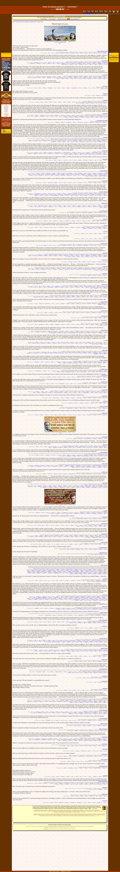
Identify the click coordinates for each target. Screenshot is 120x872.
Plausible (30, 175)
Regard (72, 269)
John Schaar (105, 219)
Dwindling (78, 352)
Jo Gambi (106, 340)
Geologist (93, 512)
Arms (39, 286)
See (85, 53)
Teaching (104, 414)
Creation (58, 512)
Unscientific (98, 581)
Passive (88, 227)
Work (99, 53)
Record (104, 140)
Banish (42, 102)
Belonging (46, 535)
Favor (87, 535)
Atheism (45, 312)
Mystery (93, 194)
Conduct (83, 725)
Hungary (45, 140)
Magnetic (29, 572)
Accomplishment (37, 193)
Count (52, 383)
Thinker (75, 740)
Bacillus (37, 102)
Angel (41, 342)
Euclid (81, 738)
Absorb (36, 342)
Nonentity (61, 353)
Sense (70, 154)
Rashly (52, 599)
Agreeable (42, 115)
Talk (76, 713)
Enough (31, 194)
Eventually (37, 194)
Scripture (65, 392)
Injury (102, 286)
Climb (58, 342)
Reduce (94, 745)
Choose (61, 535)
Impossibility (87, 268)
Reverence (93, 739)
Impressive (39, 63)
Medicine (39, 572)
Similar (89, 537)
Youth (90, 815)
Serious (68, 642)
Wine (100, 392)
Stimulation (89, 414)
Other (90, 77)
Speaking (93, 467)
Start (80, 154)
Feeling (90, 700)
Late (85, 802)
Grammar (60, 466)
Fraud (72, 570)
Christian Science (69, 569)
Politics (83, 220)
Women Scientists (81, 815)
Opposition (70, 598)
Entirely (41, 414)
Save (73, 206)
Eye (85, 62)
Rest (93, 220)
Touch (101, 160)
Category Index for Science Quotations (22, 21)
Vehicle (105, 195)
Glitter (64, 296)
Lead (52, 116)
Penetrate (50, 487)
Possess (104, 598)
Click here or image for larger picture (60, 42)
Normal (67, 174)
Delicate (36, 414)
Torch (91, 702)
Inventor (55, 255)
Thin (91, 317)
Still (99, 182)
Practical (99, 255)
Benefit (53, 700)
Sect (103, 536)
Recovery (77, 287)
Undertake (94, 332)
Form (51, 194)
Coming (59, 102)
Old (94, 102)
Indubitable (44, 739)
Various (104, 154)
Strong (94, 261)
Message (80, 182)
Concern (53, 455)
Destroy (78, 115)
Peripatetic (77, 572)
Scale (53, 642)
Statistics (94, 383)
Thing (87, 176)
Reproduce (63, 175)
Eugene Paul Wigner (104, 452)
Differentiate (71, 446)
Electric (39, 570)
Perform (74, 122)
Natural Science (81, 756)
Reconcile (85, 122)
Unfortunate (104, 122)
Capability (66, 465)
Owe (75, 622)
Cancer (53, 342)
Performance (98, 227)
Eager (105, 569)
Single (104, 739)
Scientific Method (57, 573)
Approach (36, 465)
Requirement (98, 122)
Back (56, 53)
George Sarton (105, 436)
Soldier (76, 141)
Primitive (70, 362)
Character (52, 569)
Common (62, 115)
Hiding (50, 486)
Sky (71, 78)
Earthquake (100, 485)
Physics (91, 615)
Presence (85, 572)
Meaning (90, 730)
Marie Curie (97, 810)
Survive (100, 622)
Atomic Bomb (43, 813)
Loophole (48, 174)
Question (98, 140)
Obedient (78, 227)
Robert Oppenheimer (69, 812)
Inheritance (78, 466)
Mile (64, 206)
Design (98, 596)
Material (46, 353)
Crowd (62, 342)
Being (49, 352)
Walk (100, 233)
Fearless (72, 324)
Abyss (35, 205)
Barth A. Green (105, 284)
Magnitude (53, 174)
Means (73, 467)
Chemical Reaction (57, 152)
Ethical (58, 621)
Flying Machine (105, 62)
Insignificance (36, 353)
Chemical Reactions (66, 152)
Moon (95, 233)
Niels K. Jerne (105, 463)
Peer (99, 102)
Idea (44, 153)
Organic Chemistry (89, 814)
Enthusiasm (76, 738)
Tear (76, 64)
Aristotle (93, 810)
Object (83, 227)
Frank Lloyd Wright (104, 542)
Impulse (64, 571)
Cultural (48, 544)
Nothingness (99, 194)
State (85, 154)
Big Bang (54, 352)
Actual (45, 254)
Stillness (75, 573)
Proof (107, 116)
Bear (68, 212)
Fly (67, 549)
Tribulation (89, 720)
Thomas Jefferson (88, 761)
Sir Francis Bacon (104, 310)
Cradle (71, 738)
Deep (45, 466)
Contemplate (70, 76)
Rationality (75, 362)
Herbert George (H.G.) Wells (103, 51)
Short (78, 256)
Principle (93, 303)
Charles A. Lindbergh (104, 191)
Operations (83, 174)
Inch (96, 677)
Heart (39, 206)
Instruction (103, 597)
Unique (105, 212)
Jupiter (54, 814)
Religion (46, 195)
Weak (90, 600)
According (37, 76)
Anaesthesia (39, 671)
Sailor (83, 690)
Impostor (54, 571)
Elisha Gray (105, 578)
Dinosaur (94, 813)
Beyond (64, 193)
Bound (62, 700)
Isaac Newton (49, 810)
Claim (36, 580)
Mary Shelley (105, 483)
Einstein (60, 783)
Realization (99, 63)
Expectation (57, 324)
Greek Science (80, 438)
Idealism (37, 571)
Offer (74, 245)
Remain (66, 117)
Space (76, 195)
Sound (58, 371)
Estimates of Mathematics (42, 597)
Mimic (93, 486)
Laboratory (90, 212)
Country (67, 700)
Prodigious (106, 255)
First (89, 62)
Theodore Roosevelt (62, 18)
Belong (41, 535)
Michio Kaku (102, 811)
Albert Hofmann (105, 375)
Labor (72, 255)
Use (88, 371)
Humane (57, 544)
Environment (54, 466)
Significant (87, 287)
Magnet (79, 160)
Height (91, 455)
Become (37, 268)
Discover (59, 455)
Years (106, 270)
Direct (83, 115)
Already (53, 173)
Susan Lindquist (105, 322)
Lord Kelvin (54, 810)
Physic (87, 615)
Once (29, 269)
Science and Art (50, 815)
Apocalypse (44, 352)
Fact (104, 115)
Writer (101, 642)
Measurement (71, 814)
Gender (82, 324)
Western (90, 740)
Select (64, 609)
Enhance (104, 193)
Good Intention (99, 570)
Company (74, 205)
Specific (86, 672)
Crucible (81, 485)
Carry (61, 62)
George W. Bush (52, 18)
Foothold (75, 656)
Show (77, 487)
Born (43, 720)
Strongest (99, 261)
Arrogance (38, 296)
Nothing (75, 77)
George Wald (105, 266)
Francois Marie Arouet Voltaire (102, 120)
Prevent (96, 116)
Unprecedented (103, 220)
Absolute (37, 352)
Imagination (42, 116)
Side (72, 141)
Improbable (101, 173)
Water (92, 117)
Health (62, 122)
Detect (69, 102)
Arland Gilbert (105, 749)
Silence (83, 206)
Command (46, 227)
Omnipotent (86, 245)
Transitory (95, 776)
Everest (66, 342)
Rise (105, 641)
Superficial (82, 513)
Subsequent (65, 740)
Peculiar (99, 174)
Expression (80, 62)
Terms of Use (117, 13)
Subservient (104, 580)
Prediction (85, 641)
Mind (83, 194)
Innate (83, 466)
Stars (79, 78)
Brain (56, 465)
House (34, 712)
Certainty (58, 268)
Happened (35, 153)
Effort (54, 621)
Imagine (98, 783)
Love (62, 814)
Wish (95, 141)
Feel (51, 296)
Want (101, 325)
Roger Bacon (105, 159)
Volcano (67, 815)
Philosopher (62, 487)
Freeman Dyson (105, 294)
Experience (99, 115)
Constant (45, 783)
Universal (99, 467)
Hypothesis (72, 466)
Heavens (34, 77)
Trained (99, 573)
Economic (78, 700)
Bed (40, 569)
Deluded (90, 569)
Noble (105, 446)
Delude (77, 596)
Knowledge (49, 77)
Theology (80, 713)
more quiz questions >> (75, 18)
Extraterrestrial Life (72, 473)
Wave (105, 690)
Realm (33, 573)
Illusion (78, 296)
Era (83, 152)
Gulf (35, 206)
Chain (62, 596)
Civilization (51, 608)
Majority (40, 536)
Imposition (49, 571)
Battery (56, 182)
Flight (94, 62)
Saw (48, 642)
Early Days (67, 397)
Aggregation (48, 173)
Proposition (80, 739)
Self (78, 175)
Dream (71, 62)
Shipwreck (79, 206)
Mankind (99, 671)
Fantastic (78, 640)
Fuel (55, 296)
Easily (51, 802)
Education (33, 570)
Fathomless (100, 205)
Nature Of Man (95, 608)
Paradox (79, 580)
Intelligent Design (76, 571)
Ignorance (55, 220)
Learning (77, 255)
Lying (53, 580)
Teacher (82, 487)
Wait (107, 269)
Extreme (99, 254)
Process (46, 175)
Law (47, 116)
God (77, 53)
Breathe (59, 485)
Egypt (74, 438)
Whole (100, 78)
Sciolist (67, 513)
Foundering (106, 205)
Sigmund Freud (56, 811)
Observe (73, 63)
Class (64, 76)
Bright (54, 76)
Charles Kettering (76, 812)
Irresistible (83, 296)
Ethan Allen (105, 401)
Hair (105, 570)
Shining (62, 78)
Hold (97, 342)
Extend (42, 194)
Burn (50, 205)
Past (65, 572)
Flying (99, 62)
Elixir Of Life (30, 486)
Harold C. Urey (105, 472)
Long (67, 153)
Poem (101, 608)
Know (33, 174)
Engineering (79, 397)
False (66, 597)
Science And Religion (54, 195)
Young (105, 467)
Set (67, 141)
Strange (95, 690)
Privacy (113, 13)
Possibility (54, 269)
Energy (47, 296)
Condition (74, 152)
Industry (49, 63)
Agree (53, 776)
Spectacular (99, 287)
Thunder (87, 487)
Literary (100, 571)
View (100, 256)
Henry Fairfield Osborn (103, 620)
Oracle (75, 598)
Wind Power (75, 815)
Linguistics (99, 466)
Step (81, 343)
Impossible (32, 63)
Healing (28, 571)
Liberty (28, 598)
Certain (47, 268)
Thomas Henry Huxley (104, 710)
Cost (53, 640)
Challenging (48, 720)
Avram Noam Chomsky (97, 465)
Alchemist (39, 485)
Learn (94, 466)
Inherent (89, 621)
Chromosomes (32, 466)
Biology (47, 465)
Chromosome (105, 465)
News (101, 13)
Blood (54, 485)
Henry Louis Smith (104, 565)
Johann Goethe (61, 812)
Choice (40, 783)
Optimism (56, 287)
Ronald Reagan (44, 18)
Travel (100, 206)
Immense (40, 255)
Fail (85, 738)
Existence (92, 115)
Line (56, 206)
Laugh (92, 571)
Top (95, 343)
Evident (85, 76)
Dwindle (73, 352)
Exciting (51, 324)
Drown (76, 446)
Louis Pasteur (68, 811)
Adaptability (36, 608)
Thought (88, 206)
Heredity (106, 535)
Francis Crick (105, 150)
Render (71, 117)
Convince (51, 312)
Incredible (44, 206)
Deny (78, 761)
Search (113, 10)
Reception (58, 513)
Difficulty (75, 76)
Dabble (86, 485)
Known (55, 77)
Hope (79, 261)
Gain (50, 220)
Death (73, 115)
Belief (51, 102)
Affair (37, 446)
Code (67, 535)
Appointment (41, 324)
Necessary (63, 739)
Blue (43, 525)
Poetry (75, 353)
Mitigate (62, 174)
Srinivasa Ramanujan (67, 810)
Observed (79, 63)
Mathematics (88, 255)
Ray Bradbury (105, 273)
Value (100, 195)
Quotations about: (37, 813)
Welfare (95, 702)
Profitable (35, 599)
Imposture (59, 571)
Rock (63, 513)
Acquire (35, 650)
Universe (104, 275)
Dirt (89, 485)
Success (104, 261)
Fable (60, 312)
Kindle (54, 739)
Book (65, 254)
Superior (82, 117)
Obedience (72, 227)
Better (52, 671)
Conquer (61, 650)
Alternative (37, 512)
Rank (29, 573)
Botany (85, 813)
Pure (69, 447)
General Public (88, 570)
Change (45, 608)
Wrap (101, 344)
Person (81, 536)
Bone (46, 205)
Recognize (100, 525)
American (50, 254)
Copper (79, 205)
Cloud (51, 525)
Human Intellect (37, 739)
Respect (100, 641)
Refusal (105, 761)
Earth (66, 53)
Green (31, 206)
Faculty (68, 324)
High (92, 342)
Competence (39, 466)
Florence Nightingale (80, 810)
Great (94, 76)
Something (82, 141)
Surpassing (89, 78)
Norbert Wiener (105, 396)
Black (59, 352)
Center (66, 62)
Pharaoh (65, 447)
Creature (57, 608)
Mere (85, 397)
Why (96, 117)
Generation (69, 268)
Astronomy (72, 813)
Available (44, 152)
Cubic (84, 677)
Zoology (93, 815)
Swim (101, 690)
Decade (91, 193)
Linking (33, 343)
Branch (61, 465)
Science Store (109, 13)
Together (90, 343)
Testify (101, 730)
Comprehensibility (79, 518)
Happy (87, 324)
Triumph (76, 600)
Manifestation (63, 245)
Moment (76, 153)
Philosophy (94, 312)
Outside (54, 447)
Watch (91, 64)
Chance (76, 254)
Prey (90, 572)
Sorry (82, 256)
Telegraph (104, 182)
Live (86, 233)
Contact (117, 10)
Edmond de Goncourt (104, 638)
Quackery (105, 572)
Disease (73, 102)
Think (96, 317)
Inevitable (98, 597)
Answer (43, 512)
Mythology (78, 549)
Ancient (44, 485)
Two (104, 206)
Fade (81, 408)
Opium (69, 672)
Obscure (60, 598)
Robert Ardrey (105, 606)
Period (94, 63)
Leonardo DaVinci (96, 811)
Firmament (62, 776)
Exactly (71, 342)
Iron (70, 160)
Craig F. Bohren (105, 794)
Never (65, 77)
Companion (70, 261)
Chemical (50, 152)
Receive (83, 720)
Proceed (74, 739)
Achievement (44, 738)
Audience (89, 275)
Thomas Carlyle (105, 659)
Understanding (85, 392)
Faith (62, 597)
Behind (76, 408)
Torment (102, 599)
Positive (97, 324)
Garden (80, 656)
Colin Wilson (105, 654)
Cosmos (85, 193)
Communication (56, 397)
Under (105, 549)
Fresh (62, 720)
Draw (30, 597)
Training (104, 573)
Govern (82, 783)
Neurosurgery (50, 287)
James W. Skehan (104, 330)
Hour (40, 140)
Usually (95, 447)
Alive (39, 640)
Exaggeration (62, 383)
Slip (85, 332)
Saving (69, 256)
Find (49, 245)
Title (93, 581)
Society (71, 702)
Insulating (69, 571)
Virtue (105, 537)
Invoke (103, 783)
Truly (92, 256)
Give (59, 296)
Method (94, 255)
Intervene (95, 446)
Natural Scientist (89, 756)
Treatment (96, 288)
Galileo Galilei (79, 455)
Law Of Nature (60, 227)
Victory (85, 600)
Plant (84, 414)
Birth (46, 391)
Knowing (60, 255)
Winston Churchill (44, 811)
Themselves (90, 175)
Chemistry (64, 485)
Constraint (51, 783)
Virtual (103, 269)
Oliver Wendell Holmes (103, 669)
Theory (95, 175)
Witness (95, 64)
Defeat (64, 102)
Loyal (36, 536)
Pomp (100, 598)
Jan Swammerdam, (104, 243)
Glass (96, 535)
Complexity (47, 455)
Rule (74, 175)
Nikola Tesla (105, 253)
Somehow (83, 175)
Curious (62, 525)
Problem (94, 182)
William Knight (105, 350)
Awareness (59, 193)
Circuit (60, 182)
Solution (93, 287)
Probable (101, 116)
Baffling (37, 455)
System (70, 740)
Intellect (49, 739)
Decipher (81, 730)
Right (59, 141)
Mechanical (86, 544)
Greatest (99, 76)
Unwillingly (100, 720)
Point (95, 77)
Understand (83, 371)
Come (55, 102)
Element (66, 640)
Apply (64, 173)
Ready (94, 802)
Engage (72, 525)
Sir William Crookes (104, 369)
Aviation (49, 62)
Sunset (84, 78)
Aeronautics (36, 62)
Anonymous (105, 137)
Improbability (79, 608)
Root (80, 362)
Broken (51, 391)
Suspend (99, 228)
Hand (68, 296)
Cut (56, 640)
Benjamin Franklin (104, 648)
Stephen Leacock (104, 381)
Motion (74, 690)
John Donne (105, 775)
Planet (64, 343)
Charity (57, 569)
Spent (81, 195)
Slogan (98, 220)
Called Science (55, 446)
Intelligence (50, 206)
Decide (82, 233)
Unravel (99, 154)
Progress (36, 195)
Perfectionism (71, 572)
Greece (104, 738)
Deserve (54, 615)
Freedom (46, 414)
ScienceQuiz (88, 11)
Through (90, 195)
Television (81, 702)
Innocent (106, 650)
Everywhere (72, 640)
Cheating (50, 650)
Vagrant (100, 776)
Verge (81, 600)
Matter (51, 353)
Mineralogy (85, 160)
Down (89, 205)
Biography (98, 95)
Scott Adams (105, 86)
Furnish (88, 512)
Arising (49, 193)
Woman (100, 141)
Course (68, 115)
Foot (80, 342)
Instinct (50, 255)
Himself (29, 140)
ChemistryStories (101, 11)
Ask (92, 95)
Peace (85, 182)
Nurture (60, 362)
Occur (72, 174)
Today (87, 702)
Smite (84, 447)
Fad (54, 570)
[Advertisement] (60, 3)
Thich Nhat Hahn (105, 523)
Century (59, 205)
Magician (84, 102)
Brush (47, 569)
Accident (42, 173)
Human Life (84, 212)
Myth (96, 554)
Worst (97, 642)
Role (95, 228)
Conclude (75, 193)
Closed (64, 205)
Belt (44, 569)
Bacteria (75, 813)
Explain (66, 802)
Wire (97, 371)
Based (46, 102)
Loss (32, 598)
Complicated (69, 173)
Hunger (94, 671)
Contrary (52, 512)
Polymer (99, 725)
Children (89, 465)
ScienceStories (96, 11)
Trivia (99, 408)
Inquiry (55, 414)
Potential (64, 362)
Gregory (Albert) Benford (103, 781)
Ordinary (87, 153)
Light (100, 677)
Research (59, 332)
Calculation (71, 254)
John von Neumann (104, 170)
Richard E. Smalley (104, 723)
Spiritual (85, 195)
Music (55, 536)
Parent (72, 536)
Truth (79, 392)
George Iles (105, 100)
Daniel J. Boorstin (104, 759)
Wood (101, 117)
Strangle (94, 414)
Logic (58, 739)
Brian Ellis (106, 225)
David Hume (105, 113)
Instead (68, 303)
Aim (35, 783)
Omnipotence (79, 245)
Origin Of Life (98, 153)
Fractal (103, 813)
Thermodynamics (103, 175)
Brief (57, 62)
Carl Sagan (94, 808)
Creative (72, 700)
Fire (27, 116)
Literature (79, 383)
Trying (99, 656)
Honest (40, 153)
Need (79, 414)
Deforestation (57, 813)
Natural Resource (82, 814)
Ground (29, 255)
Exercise (50, 597)
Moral (50, 536)
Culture (84, 569)
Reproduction (53, 141)
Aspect (47, 324)
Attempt (76, 730)
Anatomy (45, 245)
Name (59, 140)
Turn (105, 160)
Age (49, 53)
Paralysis (61, 287)
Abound (37, 173)
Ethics (63, 621)
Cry (80, 569)
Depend (88, 596)
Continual (67, 650)
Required (76, 117)
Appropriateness (48, 615)
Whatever (86, 642)
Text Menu (97, 13)
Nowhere (54, 343)
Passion (88, 63)
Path (104, 194)
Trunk (96, 195)
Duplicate (55, 473)
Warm (105, 207)
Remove (57, 175)
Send (99, 397)
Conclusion (72, 596)
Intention (82, 571)
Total (107, 599)
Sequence (76, 154)
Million (91, 296)
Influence (98, 640)
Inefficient (45, 255)
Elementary (80, 173)
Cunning (63, 608)
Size (90, 383)
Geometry (98, 738)
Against (36, 115)
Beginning (48, 76)
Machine (63, 63)
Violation (87, 117)
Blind (61, 254)
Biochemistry (80, 813)
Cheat (46, 650)
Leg (31, 287)
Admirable (50, 738)
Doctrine (68, 352)
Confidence (65, 738)
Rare (99, 473)
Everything (61, 802)
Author (36, 227)
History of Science (45, 814)
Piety (81, 572)
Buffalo (48, 286)
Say (104, 63)
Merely (56, 353)
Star (75, 78)
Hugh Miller (106, 510)
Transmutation (94, 487)
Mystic (70, 756)
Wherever (95, 672)
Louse (58, 245)
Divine (100, 569)
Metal (83, 486)
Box (44, 544)
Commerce (56, 650)
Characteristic (78, 465)
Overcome (85, 598)
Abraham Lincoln (83, 811)
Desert (94, 596)
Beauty (36, 621)
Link (29, 343)
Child (84, 465)
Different (61, 53)
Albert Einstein (105, 413)
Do (74, 173)
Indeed (44, 63)
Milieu (58, 174)
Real (87, 317)
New (70, 77)
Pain (84, 140)
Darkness (84, 205)
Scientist (78, 447)
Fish (69, 690)
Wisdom (104, 245)
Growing (84, 671)
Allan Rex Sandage (104, 301)
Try (104, 343)
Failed (90, 738)
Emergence (84, 352)
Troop (88, 447)
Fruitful (87, 597)
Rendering (95, 353)
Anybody (59, 173)
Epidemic (50, 570)
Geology (39, 814)
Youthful (105, 740)
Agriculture (41, 650)
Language (88, 466)
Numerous (82, 153)
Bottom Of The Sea (59, 671)
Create (99, 275)
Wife (91, 141)
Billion (42, 268)
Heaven (28, 77)
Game (81, 286)
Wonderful (104, 581)
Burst (55, 205)
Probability (104, 95)
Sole (71, 573)
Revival (105, 438)
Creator (65, 671)
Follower (66, 570)
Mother (84, 261)
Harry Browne (105, 800)
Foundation (76, 597)
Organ (80, 140)
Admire (69, 761)
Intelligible (40, 712)
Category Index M (33, 21)
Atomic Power (50, 182)
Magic (76, 661)
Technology (59, 815)
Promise (67, 487)
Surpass (95, 549)
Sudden (105, 353)
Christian (61, 391)
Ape (53, 53)
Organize (88, 303)
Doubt (81, 76)
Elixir (105, 485)
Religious (90, 228)
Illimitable (73, 296)
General (81, 570)
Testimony (88, 513)
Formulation (60, 615)
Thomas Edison (93, 254)
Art (44, 62)
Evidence (88, 152)
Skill (104, 701)
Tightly (85, 343)
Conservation (89, 813)
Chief (67, 656)
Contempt (82, 254)
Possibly (91, 116)
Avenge (45, 446)
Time (90, 53)
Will (94, 53)
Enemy (81, 446)
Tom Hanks (106, 231)
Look (43, 174)
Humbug (93, 640)
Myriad (99, 621)
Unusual (95, 78)
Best (51, 535)
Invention (94, 438)
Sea (86, 549)
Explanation (47, 303)
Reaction (104, 153)
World (100, 64)
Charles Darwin (60, 810)
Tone (78, 371)
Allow (36, 324)
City (61, 446)
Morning (54, 641)
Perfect (100, 682)
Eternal (94, 205)
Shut (71, 513)
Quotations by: (37, 810)
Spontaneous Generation (87, 269)
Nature (60, 77)
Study (88, 332)
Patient (66, 287)
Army (41, 446)
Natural (63, 140)
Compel (66, 596)
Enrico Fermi (105, 93)
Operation (77, 174)
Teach (99, 414)
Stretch (63, 371)
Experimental (94, 152)
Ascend (49, 485)
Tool (91, 544)
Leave (85, 525)
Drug (75, 671)
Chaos (36, 303)
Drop (64, 455)
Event (87, 115)
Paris (84, 63)
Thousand (80, 64)
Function (94, 173)
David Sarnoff (105, 698)
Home (94, 13)
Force (71, 597)
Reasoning (87, 739)
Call (52, 286)
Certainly (58, 76)
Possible (60, 269)
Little (82, 255)
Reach (41, 195)
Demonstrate (83, 596)
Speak (92, 580)
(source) (60, 43)
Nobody (94, 397)
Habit (104, 76)
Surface (89, 154)
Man (81, 53)
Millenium (100, 438)
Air (41, 62)
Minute (69, 245)
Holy (39, 77)
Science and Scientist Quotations (33, 826)
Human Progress (67, 194)
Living (38, 174)
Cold (69, 205)
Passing (89, 140)
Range (100, 77)
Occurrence (75, 140)
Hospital (90, 286)
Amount (51, 115)
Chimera (70, 485)
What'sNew (92, 11)
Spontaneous (78, 269)
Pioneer (82, 467)
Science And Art (64, 64)
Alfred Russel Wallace (104, 718)
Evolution (72, 53)
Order (33, 269)
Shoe (67, 573)
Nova (81, 77)
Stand (77, 343)
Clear (41, 227)
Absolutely (37, 738)
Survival (94, 622)
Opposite (81, 116)
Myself (101, 296)
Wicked (101, 447)
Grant (72, 745)
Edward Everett (105, 203)
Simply (104, 712)
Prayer (90, 745)
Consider (56, 525)
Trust (96, 256)
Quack (100, 572)
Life (62, 153)
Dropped (68, 455)
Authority (45, 220)
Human (60, 194)
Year (105, 64)
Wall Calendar (104, 13)
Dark (88, 677)
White (105, 526)
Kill (107, 640)
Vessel (101, 207)
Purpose (40, 599)
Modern (69, 414)
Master (78, 486)
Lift (87, 296)
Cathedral (56, 535)
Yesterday (104, 53)
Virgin (92, 392)
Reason (65, 154)
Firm (32, 116)
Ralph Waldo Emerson (104, 547)
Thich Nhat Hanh (105, 316)
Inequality (92, 324)
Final (76, 342)
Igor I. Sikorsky (105, 60)
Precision (69, 739)
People (71, 287)
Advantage (38, 596)
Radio (85, 701)
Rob (68, 343)
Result (65, 332)
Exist (75, 62)
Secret (64, 141)
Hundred (31, 536)
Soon (87, 599)
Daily (45, 621)
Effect (35, 597)
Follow (55, 160)
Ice (94, 286)
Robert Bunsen (62, 811)
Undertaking (100, 332)
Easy (28, 570)
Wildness (99, 362)
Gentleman (57, 122)
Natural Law (44, 392)
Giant (71, 383)
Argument (56, 115)
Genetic (91, 535)
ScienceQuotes (84, 11)
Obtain (65, 598)
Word (105, 117)
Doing (87, 254)
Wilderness (104, 408)
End (99, 193)
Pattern (77, 536)
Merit (56, 116)
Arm (40, 152)
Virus (71, 815)
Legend (58, 63)
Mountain (43, 343)
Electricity (72, 397)
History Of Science (88, 438)
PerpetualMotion (106, 11)
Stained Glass (94, 537)
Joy (53, 63)
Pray (85, 745)
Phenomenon (89, 473)
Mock (97, 486)
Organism (89, 174)
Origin (92, 153)
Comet (57, 776)
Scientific (70, 64)
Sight (67, 78)
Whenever (104, 473)
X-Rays (86, 815)
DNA (49, 466)
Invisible (60, 486)
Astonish (43, 76)
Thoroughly (94, 513)
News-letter (110, 11)
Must (65, 116)
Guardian (88, 342)
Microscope (90, 102)
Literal (34, 392)
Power (90, 182)
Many (57, 580)
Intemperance (68, 122)
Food (79, 671)
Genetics (35, 814)
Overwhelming (66, 536)
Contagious (76, 569)
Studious (92, 599)
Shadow (72, 487)
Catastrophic (57, 286)
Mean (100, 446)
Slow (100, 353)
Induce (98, 286)
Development (65, 512)
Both (53, 62)
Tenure (101, 324)
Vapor (91, 672)
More (60, 116)
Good (105, 152)
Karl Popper (56, 812)
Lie (100, 342)
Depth (56, 312)
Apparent (44, 193)
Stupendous (71, 713)
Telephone (68, 371)
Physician (103, 102)
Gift (75, 261)
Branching (70, 193)
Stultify (80, 573)
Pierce (105, 174)
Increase (61, 220)
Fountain (82, 597)
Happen (36, 116)
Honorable (35, 140)
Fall (67, 383)
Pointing (85, 353)
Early (62, 397)
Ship (91, 690)
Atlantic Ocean (40, 205)
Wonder (104, 383)
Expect (65, 473)
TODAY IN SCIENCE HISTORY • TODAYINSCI (60, 7)
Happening (80, 268)
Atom (44, 182)
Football (76, 286)
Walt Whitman (105, 676)
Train (95, 573)
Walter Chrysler (105, 681)
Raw (96, 641)
